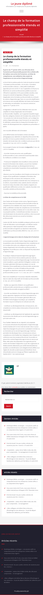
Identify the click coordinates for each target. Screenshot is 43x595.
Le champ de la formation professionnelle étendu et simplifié (22, 37)
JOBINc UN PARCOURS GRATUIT (11, 534)
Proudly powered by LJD (21, 591)
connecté (14, 387)
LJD (7, 66)
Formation (15, 66)
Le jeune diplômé (21, 4)
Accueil (21, 34)
